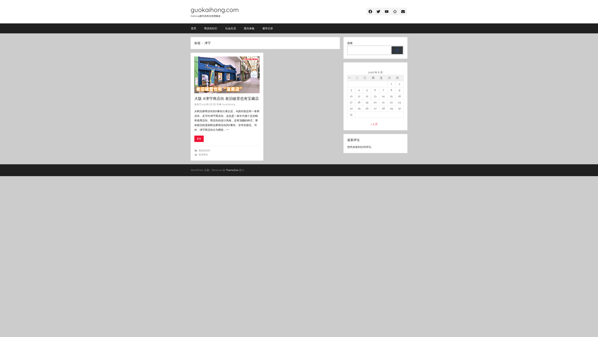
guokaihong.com (215, 10)
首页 (193, 28)
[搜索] (397, 50)
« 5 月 (374, 124)
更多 (199, 138)
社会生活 (230, 28)
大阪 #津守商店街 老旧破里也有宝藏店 (226, 98)
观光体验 (249, 28)
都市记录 (267, 28)
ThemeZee (232, 170)
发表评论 (203, 154)
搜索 (350, 43)
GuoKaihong (228, 104)
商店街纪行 (210, 28)
